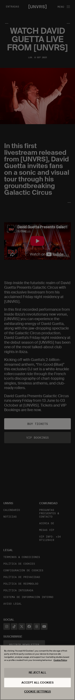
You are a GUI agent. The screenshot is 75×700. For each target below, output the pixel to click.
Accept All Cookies (37, 682)
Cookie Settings (37, 691)
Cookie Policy (60, 660)
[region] (37, 672)
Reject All (37, 672)
